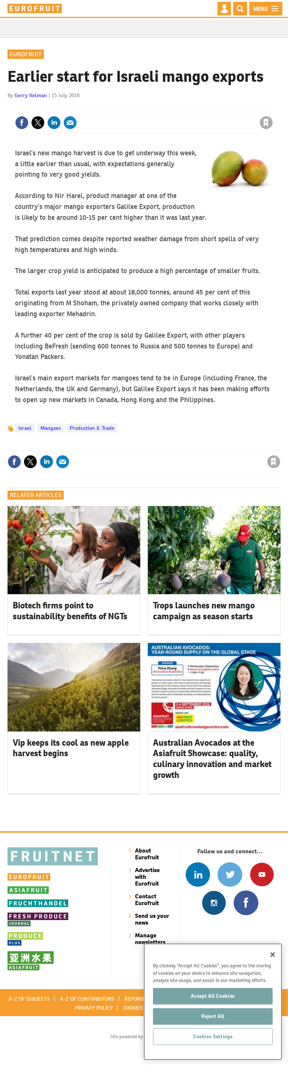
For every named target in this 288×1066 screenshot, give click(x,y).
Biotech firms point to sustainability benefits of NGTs (70, 611)
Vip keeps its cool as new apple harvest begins (71, 748)
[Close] (272, 954)
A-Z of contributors (87, 998)
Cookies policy (142, 1007)
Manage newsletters (150, 938)
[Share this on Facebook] (21, 122)
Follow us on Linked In (198, 874)
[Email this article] (70, 122)
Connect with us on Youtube (262, 874)
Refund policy (143, 998)
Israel (25, 428)
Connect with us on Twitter (230, 874)
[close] (272, 107)
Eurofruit (26, 54)
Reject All (212, 1016)
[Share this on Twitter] (38, 122)
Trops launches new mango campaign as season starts (204, 611)
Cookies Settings (213, 1036)
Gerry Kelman (31, 95)
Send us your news (152, 919)
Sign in (176, 107)
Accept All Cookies (213, 996)
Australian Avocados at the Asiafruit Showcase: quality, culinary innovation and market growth (212, 759)
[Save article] (266, 122)
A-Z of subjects (29, 998)
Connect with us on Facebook (246, 902)
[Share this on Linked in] (54, 122)
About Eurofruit (147, 854)
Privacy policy (94, 1007)
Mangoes (50, 428)
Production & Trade (92, 428)
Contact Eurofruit (147, 899)
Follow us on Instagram (214, 902)
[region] (213, 1001)
